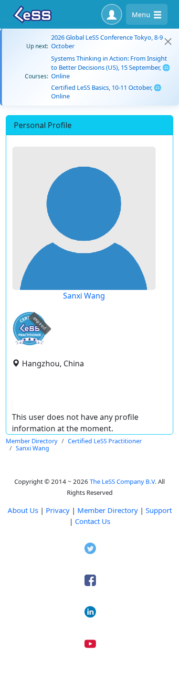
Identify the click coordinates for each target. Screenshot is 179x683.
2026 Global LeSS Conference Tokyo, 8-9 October (107, 41)
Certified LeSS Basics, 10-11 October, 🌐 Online (106, 91)
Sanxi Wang (84, 295)
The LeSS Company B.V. (123, 481)
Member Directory (107, 510)
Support (159, 510)
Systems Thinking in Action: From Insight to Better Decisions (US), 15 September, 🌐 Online (110, 67)
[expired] (29, 344)
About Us (23, 510)
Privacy (58, 510)
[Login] (111, 14)
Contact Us (92, 521)
